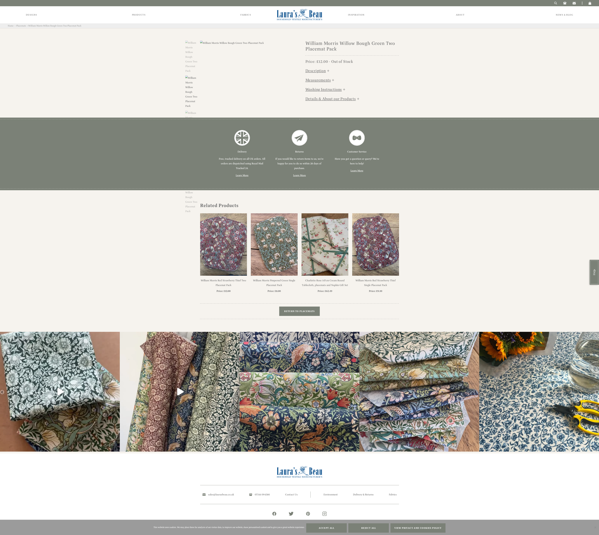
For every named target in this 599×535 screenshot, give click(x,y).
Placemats (21, 25)
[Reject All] (595, 527)
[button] (590, 3)
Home (11, 25)
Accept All (326, 528)
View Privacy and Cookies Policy (417, 528)
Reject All (368, 528)
